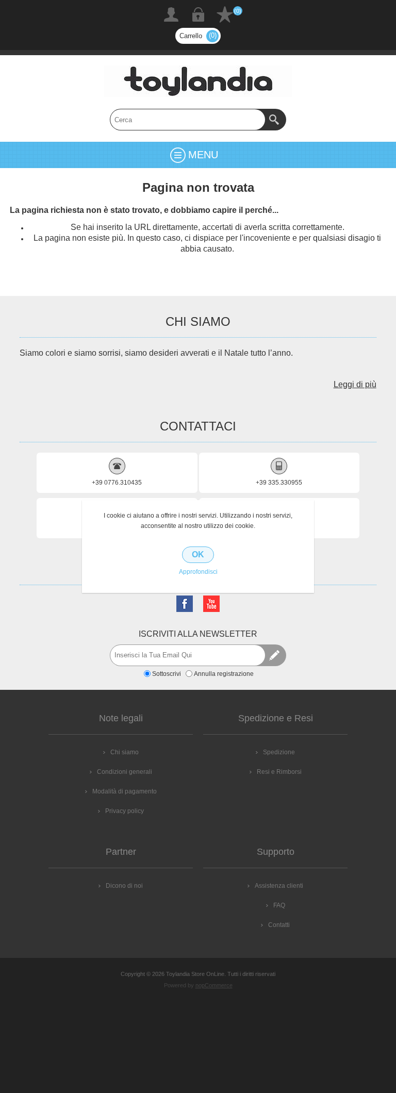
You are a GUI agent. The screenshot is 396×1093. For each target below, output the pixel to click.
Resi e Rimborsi (279, 771)
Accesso (198, 14)
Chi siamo (124, 752)
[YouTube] (211, 603)
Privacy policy (124, 811)
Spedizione (279, 752)
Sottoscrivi (166, 673)
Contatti (279, 925)
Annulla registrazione (224, 673)
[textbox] (187, 119)
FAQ (279, 905)
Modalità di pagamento (124, 791)
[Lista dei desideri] (225, 14)
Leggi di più (355, 384)
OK (198, 554)
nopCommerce (214, 985)
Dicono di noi (124, 885)
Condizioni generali (124, 771)
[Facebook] (184, 603)
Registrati (171, 14)
